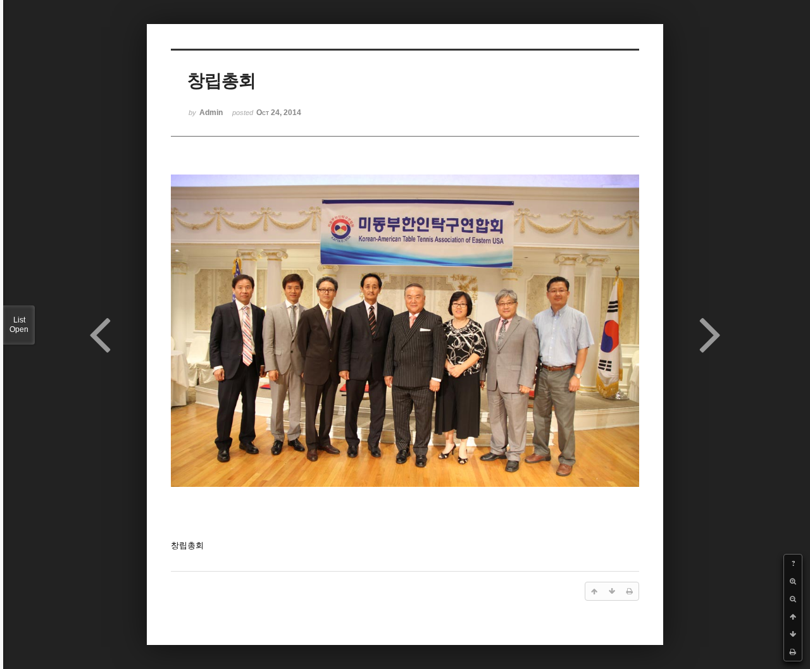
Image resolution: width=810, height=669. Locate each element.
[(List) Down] (793, 634)
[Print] (793, 652)
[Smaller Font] (793, 599)
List (18, 325)
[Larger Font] (793, 581)
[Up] (793, 616)
